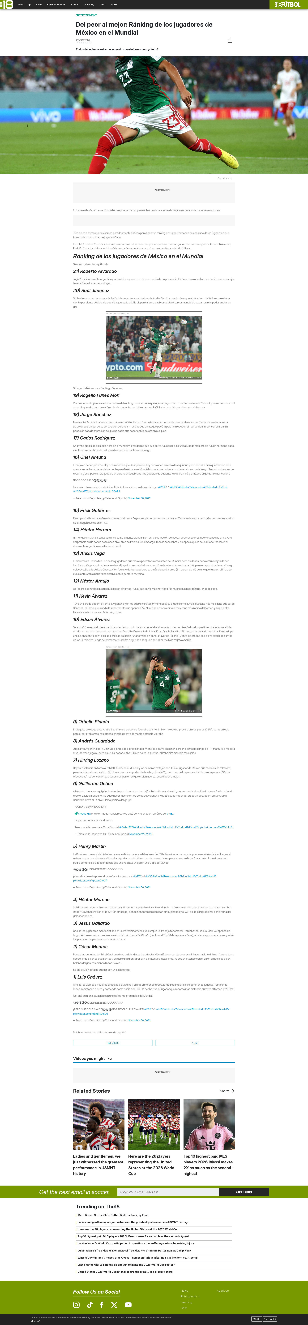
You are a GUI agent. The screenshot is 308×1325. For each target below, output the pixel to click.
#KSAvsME (209, 876)
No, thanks (270, 1319)
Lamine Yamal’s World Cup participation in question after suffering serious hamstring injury (136, 1243)
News (39, 4)
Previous (113, 1043)
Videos (74, 4)
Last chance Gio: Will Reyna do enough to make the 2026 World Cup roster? (126, 1264)
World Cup (24, 4)
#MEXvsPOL (192, 827)
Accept (257, 1319)
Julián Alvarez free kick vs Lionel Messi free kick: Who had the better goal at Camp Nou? (134, 1250)
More (114, 4)
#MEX (174, 487)
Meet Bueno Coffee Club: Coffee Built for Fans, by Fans (113, 1215)
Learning (89, 4)
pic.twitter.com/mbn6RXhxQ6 (90, 1013)
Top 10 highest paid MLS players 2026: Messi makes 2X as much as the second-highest (133, 1236)
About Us (223, 1290)
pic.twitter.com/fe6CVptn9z (217, 827)
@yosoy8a (84, 813)
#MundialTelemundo (190, 487)
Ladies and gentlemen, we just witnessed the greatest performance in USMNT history (133, 1222)
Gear (102, 4)
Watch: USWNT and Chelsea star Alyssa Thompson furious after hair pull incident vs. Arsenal (137, 1257)
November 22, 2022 (140, 834)
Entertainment (56, 4)
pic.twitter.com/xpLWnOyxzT (90, 880)
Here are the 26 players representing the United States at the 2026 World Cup (128, 1229)
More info (36, 1320)
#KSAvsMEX (80, 491)
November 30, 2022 (139, 498)
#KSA (161, 487)
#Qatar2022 (126, 827)
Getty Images (225, 178)
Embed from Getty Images (117, 314)
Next (195, 1043)
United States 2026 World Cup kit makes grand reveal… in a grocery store (125, 1271)
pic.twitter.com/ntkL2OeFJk (104, 491)
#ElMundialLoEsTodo (215, 487)
